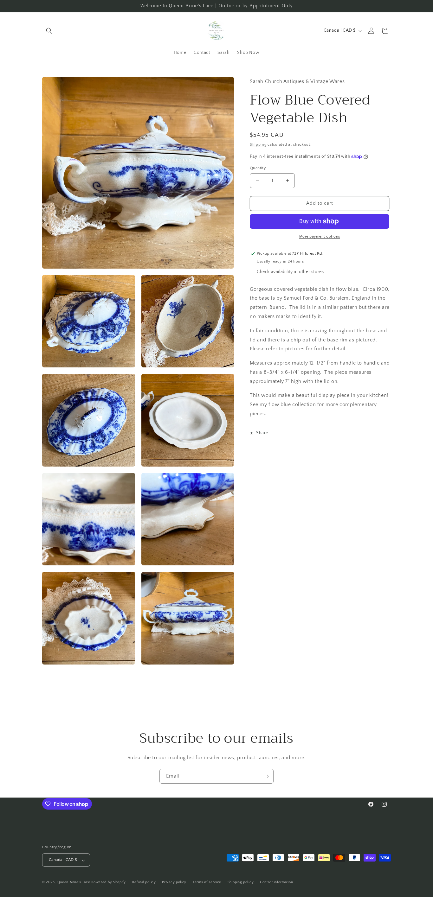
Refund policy (144, 882)
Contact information (276, 882)
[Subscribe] (266, 776)
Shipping (258, 145)
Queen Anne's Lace (73, 882)
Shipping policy (241, 882)
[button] (49, 31)
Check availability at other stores (290, 271)
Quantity (258, 168)
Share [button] (262, 433)
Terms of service (207, 882)
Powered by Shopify (108, 882)
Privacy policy (174, 882)
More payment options (319, 236)
